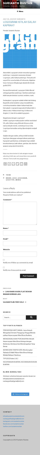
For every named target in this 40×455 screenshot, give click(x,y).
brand (8, 178)
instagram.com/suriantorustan (13, 421)
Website (6, 249)
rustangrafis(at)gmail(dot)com (13, 381)
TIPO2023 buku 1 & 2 (10, 358)
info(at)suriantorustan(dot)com (13, 379)
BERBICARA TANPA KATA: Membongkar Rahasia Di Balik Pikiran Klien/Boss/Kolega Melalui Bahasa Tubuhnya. (18, 352)
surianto (21, 19)
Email (5, 239)
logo (14, 178)
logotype (10, 180)
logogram (22, 178)
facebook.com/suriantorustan (13, 424)
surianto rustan (17, 3)
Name (6, 228)
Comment (7, 200)
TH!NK (8, 175)
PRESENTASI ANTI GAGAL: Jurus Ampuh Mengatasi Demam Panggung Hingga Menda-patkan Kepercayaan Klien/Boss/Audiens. (19, 332)
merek (18, 180)
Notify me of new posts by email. (14, 270)
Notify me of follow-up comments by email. (18, 263)
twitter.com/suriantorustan (12, 426)
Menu (21, 11)
